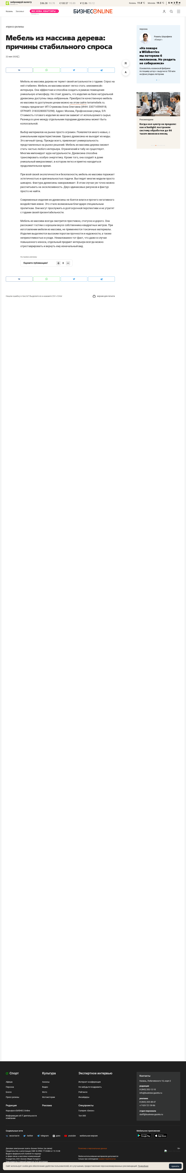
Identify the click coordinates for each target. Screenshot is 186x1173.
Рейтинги (82, 1092)
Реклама (47, 1105)
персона (143, 29)
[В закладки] (125, 63)
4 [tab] (155, 145)
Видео (45, 1087)
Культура (49, 1073)
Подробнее (143, 1166)
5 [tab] (157, 145)
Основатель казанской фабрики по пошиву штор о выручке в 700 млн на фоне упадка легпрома (157, 71)
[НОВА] (44, 12)
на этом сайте (78, 102)
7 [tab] (160, 145)
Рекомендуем (146, 119)
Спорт (14, 1073)
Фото (44, 1092)
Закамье (20, 11)
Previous (140, 79)
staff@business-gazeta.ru (151, 1114)
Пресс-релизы (15, 26)
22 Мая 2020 (11, 56)
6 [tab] (158, 145)
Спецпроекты (86, 1105)
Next (177, 79)
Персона (10, 1087)
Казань (132, 3)
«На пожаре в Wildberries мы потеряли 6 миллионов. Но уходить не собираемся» (158, 55)
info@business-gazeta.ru (151, 1093)
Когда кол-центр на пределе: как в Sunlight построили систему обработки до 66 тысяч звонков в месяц (158, 128)
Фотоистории (48, 1097)
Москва (151, 3)
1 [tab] (151, 145)
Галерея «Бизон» (86, 1110)
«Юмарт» (158, 39)
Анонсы (46, 1082)
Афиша (9, 1082)
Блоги (8, 1092)
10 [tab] (164, 145)
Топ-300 (82, 1116)
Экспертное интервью (95, 1073)
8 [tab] (161, 145)
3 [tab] (154, 145)
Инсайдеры (83, 1097)
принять (175, 1166)
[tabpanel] (158, 54)
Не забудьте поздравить (90, 1087)
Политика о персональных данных (92, 1148)
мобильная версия (89, 1136)
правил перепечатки (107, 1159)
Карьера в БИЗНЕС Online (18, 1110)
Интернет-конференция (89, 1082)
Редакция (11, 1105)
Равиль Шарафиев (163, 36)
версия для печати (106, 296)
